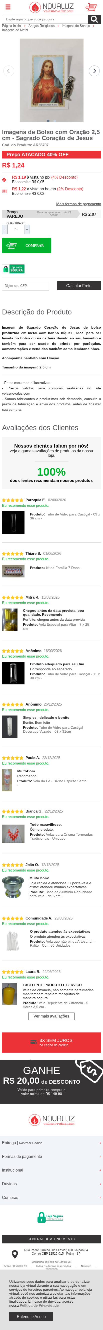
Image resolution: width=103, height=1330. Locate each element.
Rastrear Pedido (30, 1143)
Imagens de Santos (76, 26)
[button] (48, 121)
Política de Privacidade (39, 1305)
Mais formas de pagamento (78, 204)
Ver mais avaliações (51, 1016)
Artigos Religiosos (42, 26)
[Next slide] (94, 70)
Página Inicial (12, 26)
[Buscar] (94, 19)
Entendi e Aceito (31, 1317)
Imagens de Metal (15, 30)
